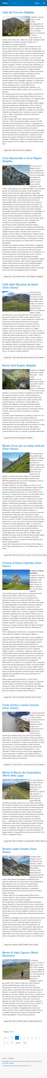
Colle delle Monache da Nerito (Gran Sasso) (20, 285)
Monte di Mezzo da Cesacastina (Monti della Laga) (21, 773)
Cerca (37, 3)
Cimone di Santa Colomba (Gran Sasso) (22, 564)
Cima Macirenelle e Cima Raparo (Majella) (22, 159)
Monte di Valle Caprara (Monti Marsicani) (20, 953)
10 (12, 1043)
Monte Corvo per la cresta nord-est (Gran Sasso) (23, 447)
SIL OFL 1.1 (27, 1066)
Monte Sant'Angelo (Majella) (19, 365)
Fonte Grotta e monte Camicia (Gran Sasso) (20, 706)
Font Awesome (7, 1066)
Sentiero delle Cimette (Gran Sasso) (19, 850)
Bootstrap (5, 1061)
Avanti (18, 1043)
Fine (24, 1043)
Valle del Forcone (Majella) (18, 12)
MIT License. (10, 1063)
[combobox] (20, 3)
